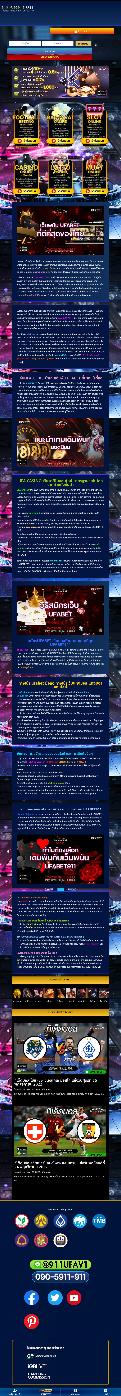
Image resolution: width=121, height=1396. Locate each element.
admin (21, 1089)
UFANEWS (45, 1394)
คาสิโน (28, 1001)
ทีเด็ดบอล (46, 1089)
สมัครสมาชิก (50, 57)
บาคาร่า (38, 1001)
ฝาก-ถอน (50, 51)
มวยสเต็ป (71, 1001)
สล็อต (49, 1001)
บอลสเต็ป (81, 1001)
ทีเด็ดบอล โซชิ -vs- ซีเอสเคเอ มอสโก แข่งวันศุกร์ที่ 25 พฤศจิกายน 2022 (55, 1082)
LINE (105, 1394)
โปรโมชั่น (83, 31)
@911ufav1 (52, 762)
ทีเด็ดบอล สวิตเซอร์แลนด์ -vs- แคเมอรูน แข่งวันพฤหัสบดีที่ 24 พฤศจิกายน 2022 (59, 1165)
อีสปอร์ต (104, 1001)
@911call (81, 762)
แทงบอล (17, 1001)
